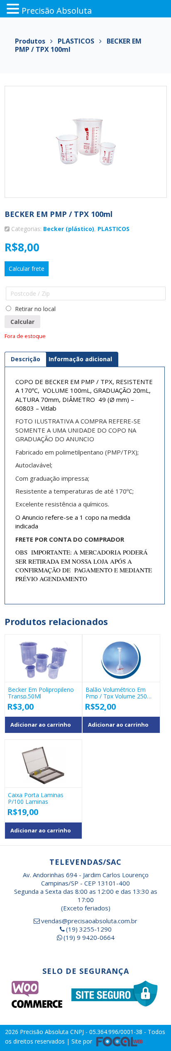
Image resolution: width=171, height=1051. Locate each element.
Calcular (22, 322)
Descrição (25, 359)
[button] (14, 9)
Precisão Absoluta (45, 1032)
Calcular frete (26, 268)
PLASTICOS (113, 229)
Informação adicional (80, 359)
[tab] (25, 359)
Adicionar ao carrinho (40, 724)
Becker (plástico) (68, 229)
